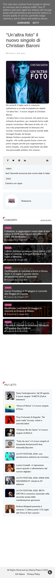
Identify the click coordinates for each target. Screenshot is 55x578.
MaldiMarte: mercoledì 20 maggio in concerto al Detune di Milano (23, 309)
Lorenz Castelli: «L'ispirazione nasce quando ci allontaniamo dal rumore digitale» (31, 468)
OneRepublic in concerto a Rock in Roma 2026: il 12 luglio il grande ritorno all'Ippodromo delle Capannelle (26, 274)
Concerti (8, 228)
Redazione (26, 201)
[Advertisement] (25, 358)
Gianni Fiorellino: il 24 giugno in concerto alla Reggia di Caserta (25, 292)
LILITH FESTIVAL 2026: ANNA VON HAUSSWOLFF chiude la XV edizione (32, 481)
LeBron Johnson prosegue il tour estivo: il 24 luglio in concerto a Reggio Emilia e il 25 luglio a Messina (27, 254)
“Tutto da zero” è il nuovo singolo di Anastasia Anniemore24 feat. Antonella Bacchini (32, 444)
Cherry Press (35, 570)
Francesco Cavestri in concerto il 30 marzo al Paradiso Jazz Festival (26, 326)
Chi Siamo (20, 574)
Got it (36, 23)
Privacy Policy (33, 574)
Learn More (23, 23)
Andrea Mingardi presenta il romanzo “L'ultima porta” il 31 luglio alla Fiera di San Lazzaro (32, 509)
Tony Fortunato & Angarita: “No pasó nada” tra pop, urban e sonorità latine (30, 420)
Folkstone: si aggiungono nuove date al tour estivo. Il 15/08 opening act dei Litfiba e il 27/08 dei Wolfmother (27, 234)
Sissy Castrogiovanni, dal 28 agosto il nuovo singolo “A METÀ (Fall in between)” (32, 396)
